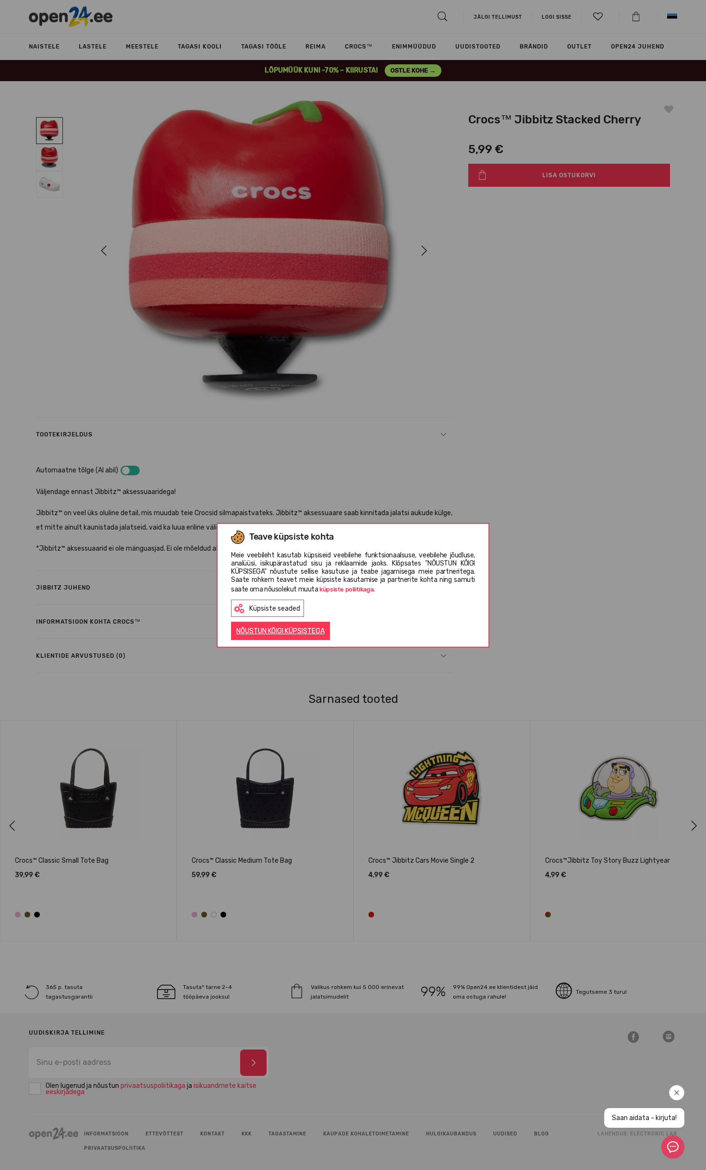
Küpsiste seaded (274, 608)
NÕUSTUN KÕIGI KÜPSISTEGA (280, 631)
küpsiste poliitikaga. (347, 589)
